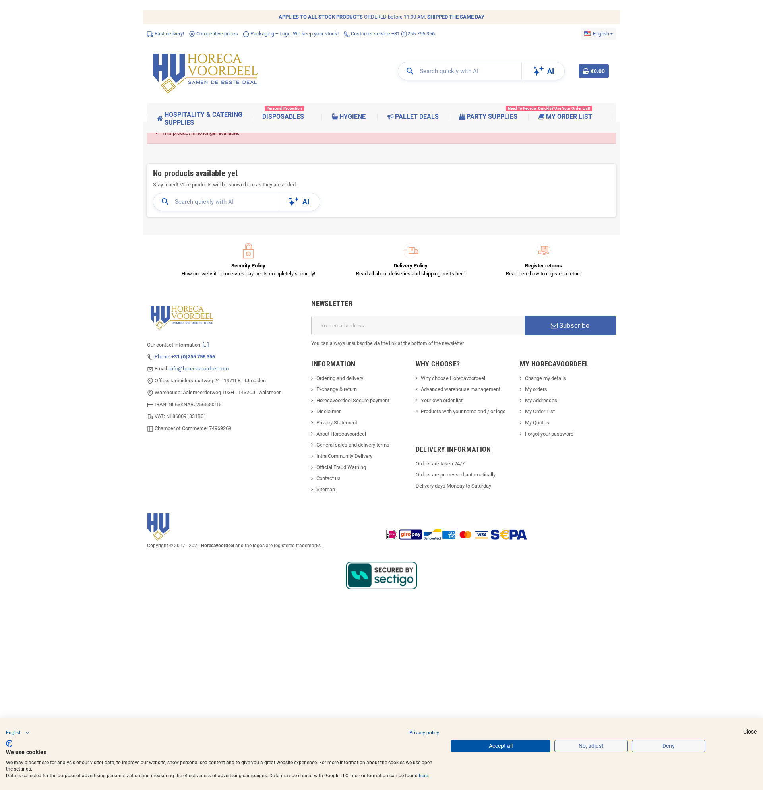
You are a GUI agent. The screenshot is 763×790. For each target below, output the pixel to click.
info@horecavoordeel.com (199, 369)
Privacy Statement (336, 423)
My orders (536, 389)
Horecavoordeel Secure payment (352, 400)
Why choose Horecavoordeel (453, 378)
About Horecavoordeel (341, 434)
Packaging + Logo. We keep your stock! (294, 34)
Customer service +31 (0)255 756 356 (392, 34)
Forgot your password (549, 434)
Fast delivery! (168, 34)
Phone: (185, 357)
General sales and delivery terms (352, 445)
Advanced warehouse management (460, 389)
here (423, 775)
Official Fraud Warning (341, 467)
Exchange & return (336, 389)
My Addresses (541, 400)
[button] (18, 732)
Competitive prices (216, 34)
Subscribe (573, 325)
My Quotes (537, 423)
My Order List (540, 411)
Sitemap (325, 489)
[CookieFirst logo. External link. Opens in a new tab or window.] (9, 743)
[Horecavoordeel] (206, 71)
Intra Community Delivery (344, 456)
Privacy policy (424, 733)
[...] (206, 345)
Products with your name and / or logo (463, 411)
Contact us (328, 478)
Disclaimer (328, 411)
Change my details (545, 378)
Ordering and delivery (339, 378)
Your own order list (442, 400)
